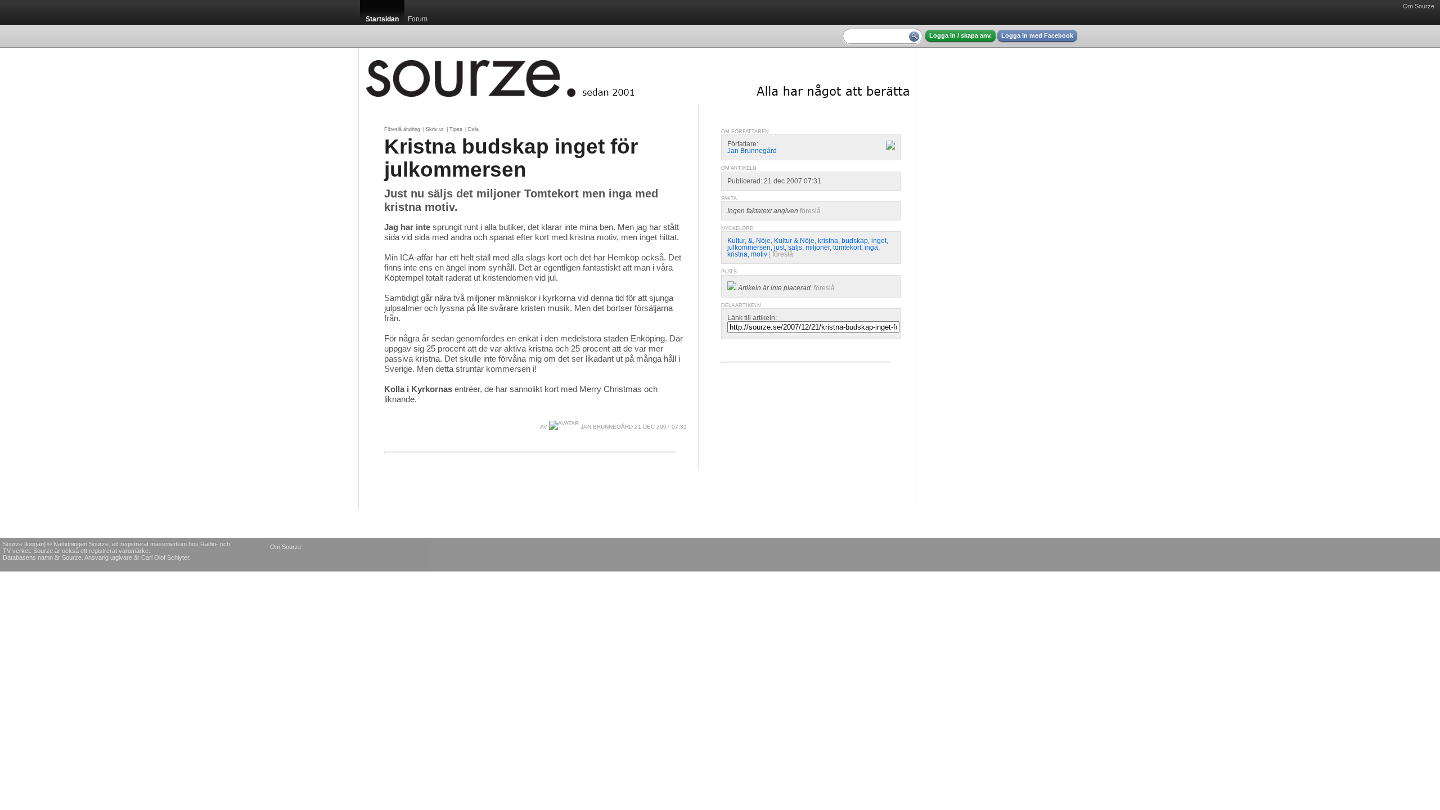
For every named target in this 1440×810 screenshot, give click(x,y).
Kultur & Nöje (794, 241)
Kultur (736, 241)
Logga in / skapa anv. (960, 35)
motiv (759, 254)
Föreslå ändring (402, 129)
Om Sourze (1418, 6)
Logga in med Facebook (1037, 35)
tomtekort (847, 247)
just (779, 247)
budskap (855, 241)
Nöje (763, 241)
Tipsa (455, 129)
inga (871, 247)
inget (878, 241)
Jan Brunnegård (606, 427)
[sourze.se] (637, 76)
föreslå (810, 211)
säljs (795, 247)
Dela (473, 129)
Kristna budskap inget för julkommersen (511, 157)
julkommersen (749, 247)
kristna (828, 241)
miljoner (818, 247)
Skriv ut (435, 129)
